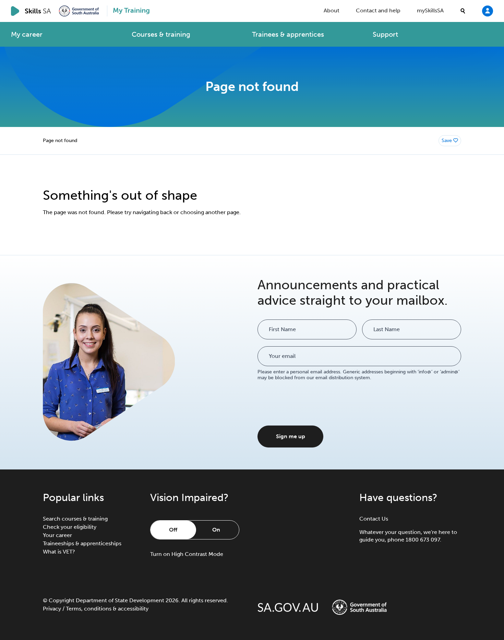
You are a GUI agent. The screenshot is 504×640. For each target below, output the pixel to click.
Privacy (52, 608)
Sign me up (290, 436)
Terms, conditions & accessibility (107, 608)
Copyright (61, 600)
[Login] (487, 10)
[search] (463, 11)
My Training (131, 10)
